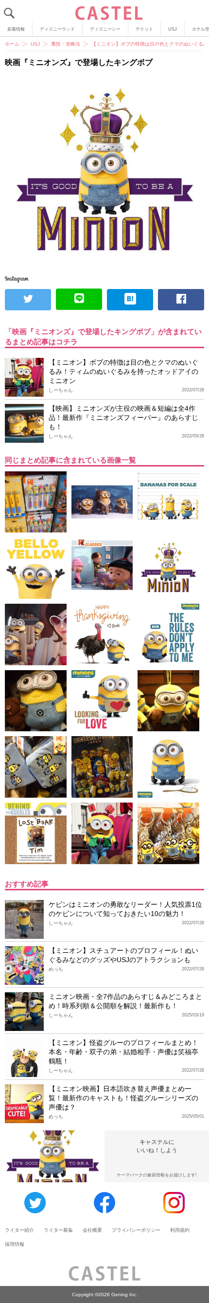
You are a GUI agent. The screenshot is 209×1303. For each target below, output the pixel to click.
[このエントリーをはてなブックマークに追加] (130, 299)
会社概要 (92, 1230)
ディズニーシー (105, 29)
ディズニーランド (57, 29)
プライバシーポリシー (136, 1230)
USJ (172, 29)
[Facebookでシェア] (181, 299)
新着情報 (16, 29)
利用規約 (180, 1230)
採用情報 (14, 1244)
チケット (144, 29)
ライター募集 (58, 1230)
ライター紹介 (19, 1230)
